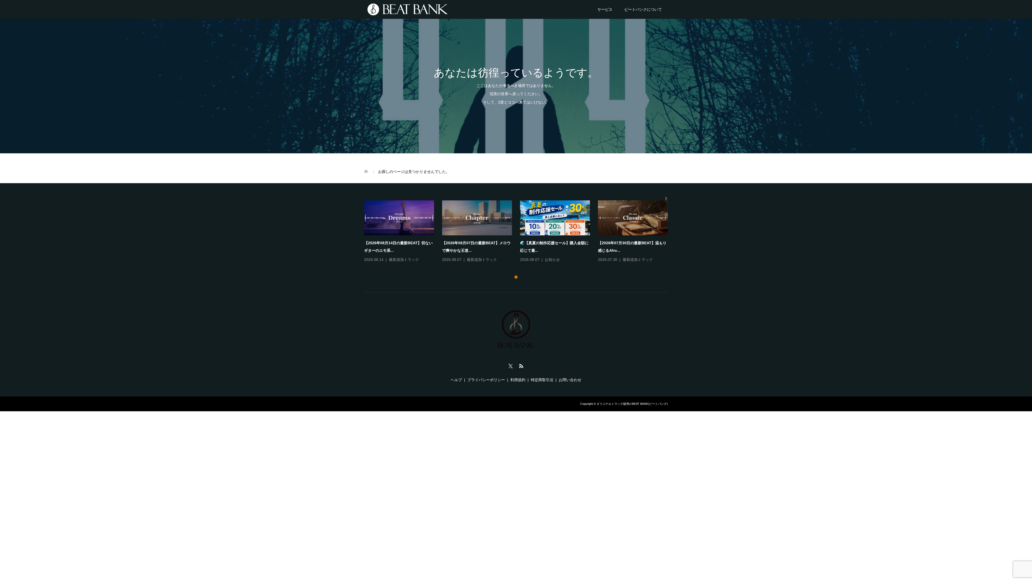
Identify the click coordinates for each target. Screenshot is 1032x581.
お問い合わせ (570, 380)
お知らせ (552, 259)
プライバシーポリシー (486, 380)
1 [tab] (516, 277)
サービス (604, 9)
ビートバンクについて (643, 9)
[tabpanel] (520, 231)
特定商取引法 (542, 380)
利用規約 (517, 380)
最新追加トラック (404, 259)
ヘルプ (456, 380)
